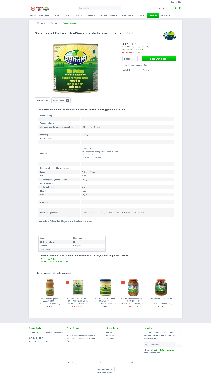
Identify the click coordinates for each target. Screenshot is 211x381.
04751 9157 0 (36, 338)
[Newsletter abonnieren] (178, 344)
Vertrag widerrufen (105, 369)
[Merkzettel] (150, 8)
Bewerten (148, 65)
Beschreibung (42, 100)
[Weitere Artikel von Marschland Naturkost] (169, 35)
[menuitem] (99, 8)
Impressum (110, 338)
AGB (69, 341)
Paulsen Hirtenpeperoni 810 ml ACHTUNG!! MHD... (133, 299)
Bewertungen (60, 100)
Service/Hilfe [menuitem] (176, 2)
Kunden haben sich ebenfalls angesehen (54, 273)
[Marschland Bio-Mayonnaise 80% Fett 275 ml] (105, 287)
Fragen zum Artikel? (48, 259)
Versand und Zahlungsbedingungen (81, 335)
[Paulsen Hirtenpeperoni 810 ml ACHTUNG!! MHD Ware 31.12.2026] (133, 287)
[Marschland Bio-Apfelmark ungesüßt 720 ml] (50, 287)
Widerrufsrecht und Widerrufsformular (81, 338)
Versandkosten (100, 363)
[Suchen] (118, 8)
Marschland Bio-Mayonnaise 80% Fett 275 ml (105, 299)
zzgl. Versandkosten (136, 49)
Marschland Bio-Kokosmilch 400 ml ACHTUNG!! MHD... (77, 299)
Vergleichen (129, 65)
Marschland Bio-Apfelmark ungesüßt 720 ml (50, 299)
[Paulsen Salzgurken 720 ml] (161, 287)
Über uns (109, 332)
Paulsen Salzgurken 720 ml (161, 298)
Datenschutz (110, 335)
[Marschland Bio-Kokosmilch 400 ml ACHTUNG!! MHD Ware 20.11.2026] (78, 287)
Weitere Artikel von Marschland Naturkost (56, 261)
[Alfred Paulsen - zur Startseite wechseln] (40, 9)
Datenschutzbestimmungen (164, 350)
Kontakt (70, 332)
